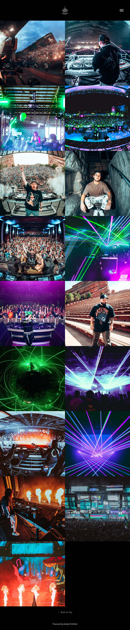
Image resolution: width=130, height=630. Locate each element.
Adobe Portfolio (70, 624)
